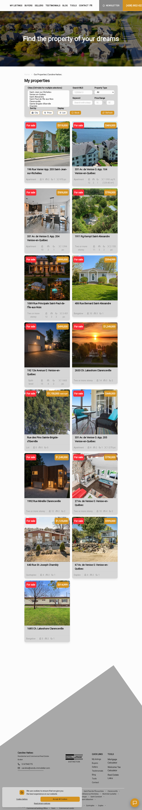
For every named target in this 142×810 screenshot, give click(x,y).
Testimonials (97, 771)
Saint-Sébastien (87, 799)
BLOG (65, 5)
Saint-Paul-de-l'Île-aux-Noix (94, 791)
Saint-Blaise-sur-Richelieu (89, 794)
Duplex (100, 806)
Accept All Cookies (60, 799)
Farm (53, 808)
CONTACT (84, 5)
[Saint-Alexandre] (49, 97)
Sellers (95, 767)
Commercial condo (66, 808)
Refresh (109, 113)
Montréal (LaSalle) (109, 794)
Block (77, 113)
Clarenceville (113, 791)
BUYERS (29, 5)
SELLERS (39, 5)
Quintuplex (90, 806)
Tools (94, 778)
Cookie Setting (21, 799)
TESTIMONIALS (53, 5)
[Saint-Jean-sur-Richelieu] (49, 92)
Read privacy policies (42, 803)
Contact (95, 782)
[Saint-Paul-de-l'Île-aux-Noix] (49, 99)
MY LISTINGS (16, 5)
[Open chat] (134, 802)
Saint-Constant (96, 797)
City (36, 113)
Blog (94, 775)
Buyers (95, 763)
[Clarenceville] (49, 101)
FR (91, 5)
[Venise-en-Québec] (49, 94)
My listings (96, 759)
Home (27, 74)
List (63, 113)
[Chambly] (49, 106)
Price (49, 113)
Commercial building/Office (37, 808)
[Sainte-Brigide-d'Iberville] (49, 104)
